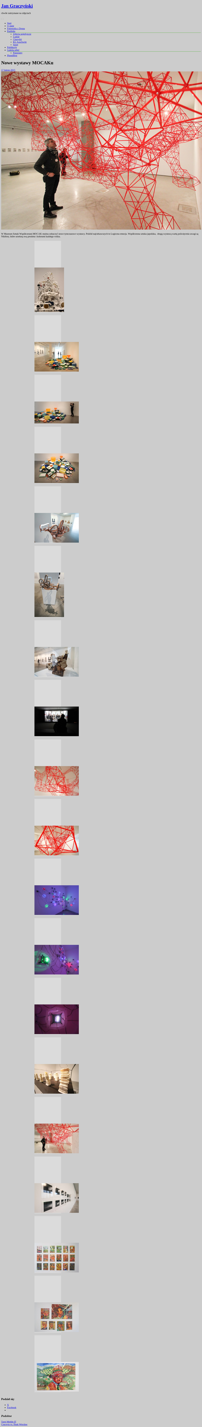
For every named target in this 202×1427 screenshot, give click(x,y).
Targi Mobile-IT (8, 1421)
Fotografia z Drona (16, 28)
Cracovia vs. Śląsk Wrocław (14, 1424)
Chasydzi (17, 39)
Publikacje (12, 47)
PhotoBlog (12, 55)
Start (9, 23)
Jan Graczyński (17, 5)
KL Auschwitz (20, 42)
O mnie (10, 26)
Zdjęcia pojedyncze (22, 34)
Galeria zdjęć (13, 50)
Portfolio (11, 31)
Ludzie (16, 36)
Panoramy (17, 53)
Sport (15, 44)
